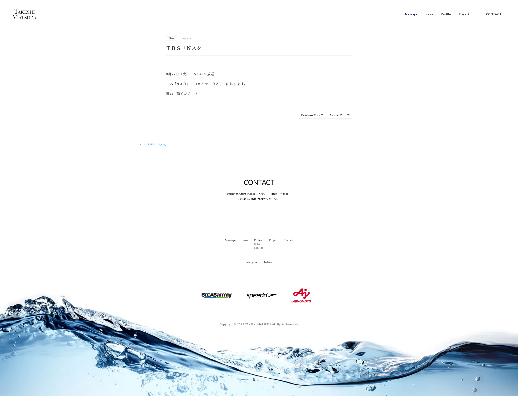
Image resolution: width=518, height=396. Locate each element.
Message (411, 14)
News (429, 14)
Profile (446, 14)
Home (137, 144)
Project (464, 14)
